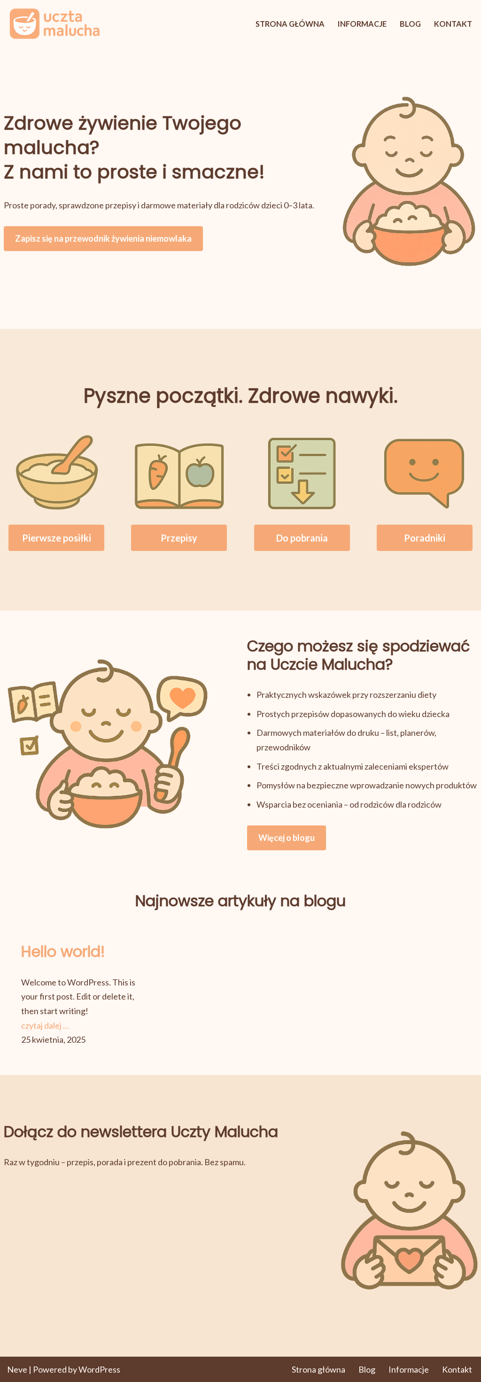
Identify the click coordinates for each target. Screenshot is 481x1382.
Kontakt (453, 23)
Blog (410, 23)
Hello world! (63, 952)
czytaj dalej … (45, 1025)
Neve (17, 1369)
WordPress (99, 1369)
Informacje (362, 23)
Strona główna (290, 23)
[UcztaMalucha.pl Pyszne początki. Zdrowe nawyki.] (54, 23)
